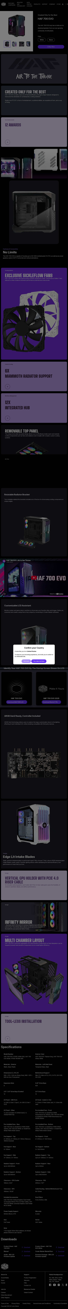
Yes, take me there (38, 661)
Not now (26, 661)
